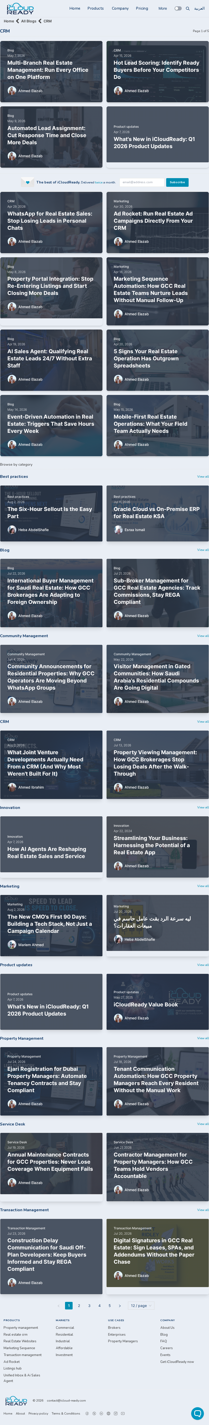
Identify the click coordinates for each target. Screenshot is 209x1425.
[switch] (178, 8)
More (163, 8)
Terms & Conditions (66, 1414)
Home (75, 8)
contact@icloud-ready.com (66, 1401)
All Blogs (28, 21)
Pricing (142, 8)
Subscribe (177, 182)
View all (203, 477)
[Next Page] (120, 1306)
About (20, 1414)
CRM (48, 21)
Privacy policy (38, 1414)
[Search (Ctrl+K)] (187, 8)
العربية (199, 8)
